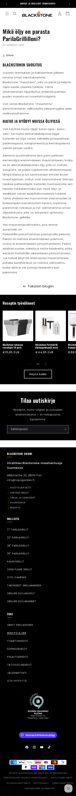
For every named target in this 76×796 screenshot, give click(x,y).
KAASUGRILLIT (15, 561)
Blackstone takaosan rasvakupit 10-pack (13, 346)
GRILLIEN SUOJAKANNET (21, 601)
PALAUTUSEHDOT (18, 657)
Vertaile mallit (19, 492)
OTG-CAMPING (17, 577)
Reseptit (15, 507)
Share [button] (10, 55)
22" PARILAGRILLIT (18, 537)
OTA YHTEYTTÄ (17, 681)
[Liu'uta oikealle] (46, 364)
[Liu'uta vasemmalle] (30, 364)
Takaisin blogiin (41, 286)
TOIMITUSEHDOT (17, 641)
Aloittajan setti (20, 487)
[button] (7, 13)
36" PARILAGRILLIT (18, 553)
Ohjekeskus (17, 502)
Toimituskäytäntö (62, 783)
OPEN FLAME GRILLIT (19, 569)
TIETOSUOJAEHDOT (19, 665)
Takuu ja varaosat (22, 497)
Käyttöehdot (41, 783)
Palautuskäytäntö (61, 777)
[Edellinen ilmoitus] (6, 4)
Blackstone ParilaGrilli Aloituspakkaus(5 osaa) (46, 346)
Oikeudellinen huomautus (40, 788)
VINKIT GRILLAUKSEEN (20, 625)
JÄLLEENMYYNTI (17, 673)
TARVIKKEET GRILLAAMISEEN (24, 585)
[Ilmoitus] (69, 4)
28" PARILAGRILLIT (18, 545)
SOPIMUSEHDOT (17, 649)
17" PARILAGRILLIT (17, 529)
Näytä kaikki (38, 374)
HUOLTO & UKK (16, 633)
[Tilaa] (65, 429)
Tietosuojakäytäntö (18, 783)
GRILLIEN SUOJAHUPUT (21, 593)
